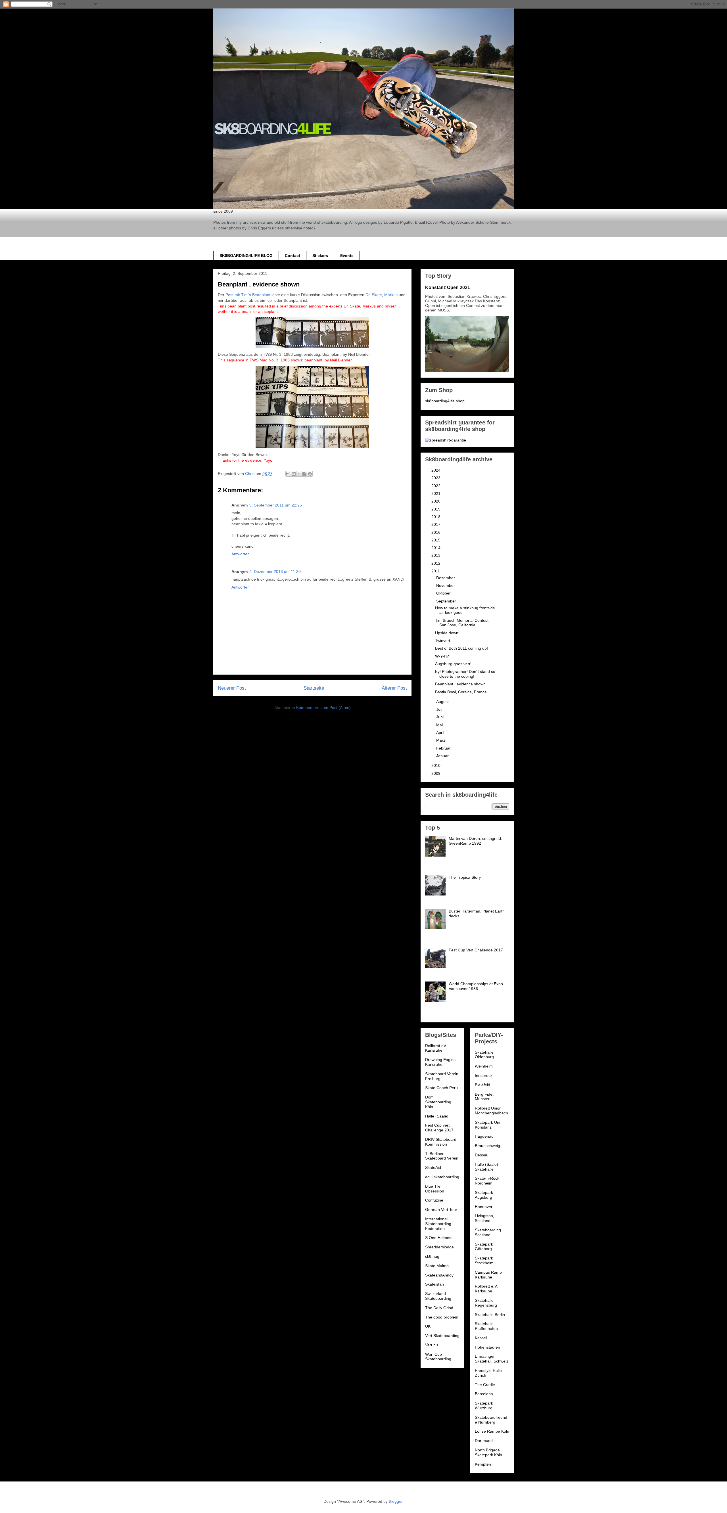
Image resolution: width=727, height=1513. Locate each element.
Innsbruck (483, 1075)
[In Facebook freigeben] (304, 474)
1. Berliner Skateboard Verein (441, 1156)
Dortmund (484, 1440)
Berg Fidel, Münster (484, 1096)
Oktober (444, 593)
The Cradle (485, 1384)
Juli (439, 709)
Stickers (320, 255)
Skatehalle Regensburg (486, 1302)
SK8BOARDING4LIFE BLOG (246, 255)
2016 (436, 532)
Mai (440, 725)
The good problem (441, 1317)
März (441, 740)
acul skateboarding (442, 1177)
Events (347, 255)
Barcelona (484, 1393)
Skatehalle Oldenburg (484, 1054)
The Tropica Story (465, 877)
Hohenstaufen (487, 1347)
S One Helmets (438, 1237)
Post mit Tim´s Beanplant (247, 294)
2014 (436, 547)
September (446, 601)
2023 (436, 478)
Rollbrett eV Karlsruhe (435, 1048)
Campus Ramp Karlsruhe (488, 1274)
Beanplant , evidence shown (460, 684)
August (443, 701)
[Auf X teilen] (299, 474)
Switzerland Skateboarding (438, 1296)
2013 (436, 555)
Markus (391, 294)
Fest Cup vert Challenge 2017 (439, 1127)
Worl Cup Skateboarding (438, 1356)
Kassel (481, 1338)
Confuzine (434, 1200)
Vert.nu (431, 1345)
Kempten (483, 1464)
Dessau (481, 1155)
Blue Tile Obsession (434, 1188)
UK (428, 1326)
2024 (436, 470)
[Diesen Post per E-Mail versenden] (288, 474)
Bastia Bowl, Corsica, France (461, 692)
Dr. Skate (373, 294)
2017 (436, 524)
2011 (436, 571)
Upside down (446, 633)
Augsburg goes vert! (453, 664)
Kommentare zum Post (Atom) (323, 707)
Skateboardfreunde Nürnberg (491, 1419)
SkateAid (433, 1167)
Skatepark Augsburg (484, 1195)
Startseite (314, 688)
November (446, 585)
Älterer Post (394, 688)
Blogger (395, 1501)
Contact (292, 255)
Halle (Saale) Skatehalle (486, 1166)
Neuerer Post (232, 688)
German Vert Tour (441, 1209)
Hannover (483, 1206)
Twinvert (442, 640)
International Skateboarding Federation (438, 1224)
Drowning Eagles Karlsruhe (440, 1062)
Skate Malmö (437, 1265)
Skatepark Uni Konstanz (487, 1124)
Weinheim (484, 1066)
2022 (436, 486)
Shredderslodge (439, 1247)
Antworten (240, 554)
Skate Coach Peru (441, 1087)
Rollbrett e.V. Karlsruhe (486, 1288)
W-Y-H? (442, 656)
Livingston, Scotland (484, 1218)
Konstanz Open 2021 (447, 287)
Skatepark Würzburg (484, 1405)
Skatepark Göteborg (484, 1246)
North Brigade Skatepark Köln (488, 1452)
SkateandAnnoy (439, 1275)
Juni (440, 717)
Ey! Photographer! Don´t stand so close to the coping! (465, 674)
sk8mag (432, 1256)
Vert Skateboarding (442, 1335)
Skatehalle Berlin (490, 1314)
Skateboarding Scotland (488, 1232)
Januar (443, 756)
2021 (436, 493)
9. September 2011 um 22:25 (275, 505)
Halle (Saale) (436, 1116)
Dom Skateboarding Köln (438, 1102)
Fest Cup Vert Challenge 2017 (476, 950)
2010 (436, 765)
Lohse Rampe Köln (492, 1431)
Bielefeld (482, 1085)
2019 (436, 509)
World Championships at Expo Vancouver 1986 (476, 986)
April (440, 732)
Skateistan (434, 1284)
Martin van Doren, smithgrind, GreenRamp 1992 (475, 841)
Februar (444, 748)
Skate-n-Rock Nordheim (487, 1180)
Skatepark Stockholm (484, 1260)
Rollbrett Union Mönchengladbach (491, 1110)
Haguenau (484, 1136)
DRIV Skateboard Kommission (440, 1141)
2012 (436, 563)
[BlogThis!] (293, 474)
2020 (436, 501)
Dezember (446, 578)
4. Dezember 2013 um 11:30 (275, 571)
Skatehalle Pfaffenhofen (486, 1326)
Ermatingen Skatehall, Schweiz (491, 1358)
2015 (436, 540)
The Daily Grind (439, 1307)
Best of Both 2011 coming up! (461, 648)
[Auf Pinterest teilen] (310, 474)
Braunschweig (487, 1145)
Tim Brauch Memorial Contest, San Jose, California (462, 622)
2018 (436, 516)
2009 (436, 773)
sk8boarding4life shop (445, 401)
